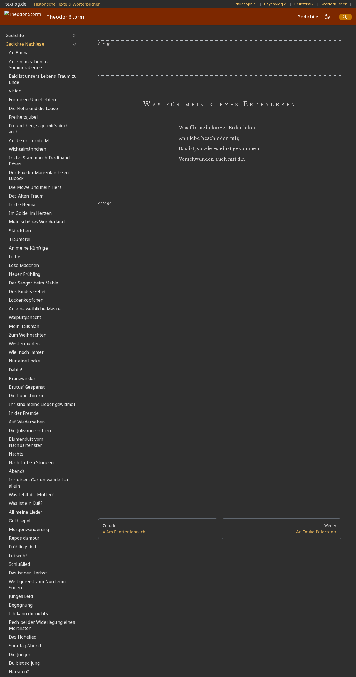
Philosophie (245, 3)
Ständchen (20, 231)
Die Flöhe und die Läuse (33, 108)
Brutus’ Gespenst (27, 387)
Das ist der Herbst (28, 573)
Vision (15, 91)
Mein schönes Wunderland (37, 222)
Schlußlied (19, 564)
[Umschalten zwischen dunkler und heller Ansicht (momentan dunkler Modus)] (327, 16)
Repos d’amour (24, 538)
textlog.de (15, 4)
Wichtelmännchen (27, 149)
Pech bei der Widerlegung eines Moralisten (42, 626)
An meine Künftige (28, 248)
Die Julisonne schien (30, 431)
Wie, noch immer (26, 352)
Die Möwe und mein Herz (35, 187)
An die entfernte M (29, 140)
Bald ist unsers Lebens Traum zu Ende (42, 80)
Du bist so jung (24, 663)
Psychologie (275, 3)
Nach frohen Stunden (31, 463)
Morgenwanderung (29, 529)
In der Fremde (24, 413)
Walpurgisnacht (25, 318)
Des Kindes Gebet (27, 291)
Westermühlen (24, 344)
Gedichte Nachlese (25, 44)
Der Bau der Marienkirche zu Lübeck (39, 176)
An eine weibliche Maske (35, 309)
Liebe (14, 257)
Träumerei (19, 239)
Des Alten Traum (26, 196)
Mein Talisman (24, 326)
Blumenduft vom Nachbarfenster (26, 442)
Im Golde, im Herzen (30, 213)
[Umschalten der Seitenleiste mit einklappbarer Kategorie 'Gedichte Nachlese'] (74, 44)
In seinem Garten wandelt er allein (39, 483)
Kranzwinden (22, 378)
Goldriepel (20, 521)
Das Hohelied (22, 637)
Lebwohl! (18, 556)
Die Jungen (20, 654)
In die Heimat (23, 205)
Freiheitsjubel (23, 117)
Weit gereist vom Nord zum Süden (37, 585)
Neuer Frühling (24, 274)
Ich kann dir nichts (28, 614)
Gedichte (307, 17)
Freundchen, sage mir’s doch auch (38, 129)
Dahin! (15, 370)
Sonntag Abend (25, 646)
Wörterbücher (334, 3)
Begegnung (21, 605)
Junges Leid (21, 596)
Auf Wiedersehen (27, 422)
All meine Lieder (26, 512)
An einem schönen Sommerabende (28, 65)
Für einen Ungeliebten (32, 100)
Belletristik (303, 3)
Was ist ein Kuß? (26, 503)
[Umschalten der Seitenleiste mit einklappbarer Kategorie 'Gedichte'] (74, 36)
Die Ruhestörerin (27, 396)
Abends (17, 471)
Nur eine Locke (24, 361)
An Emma (18, 53)
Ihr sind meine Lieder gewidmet (42, 404)
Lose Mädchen (24, 265)
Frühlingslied (22, 547)
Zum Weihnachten (27, 335)
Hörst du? (19, 672)
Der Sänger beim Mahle (33, 283)
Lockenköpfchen (26, 300)
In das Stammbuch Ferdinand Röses (39, 161)
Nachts (16, 454)
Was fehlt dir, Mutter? (31, 495)
